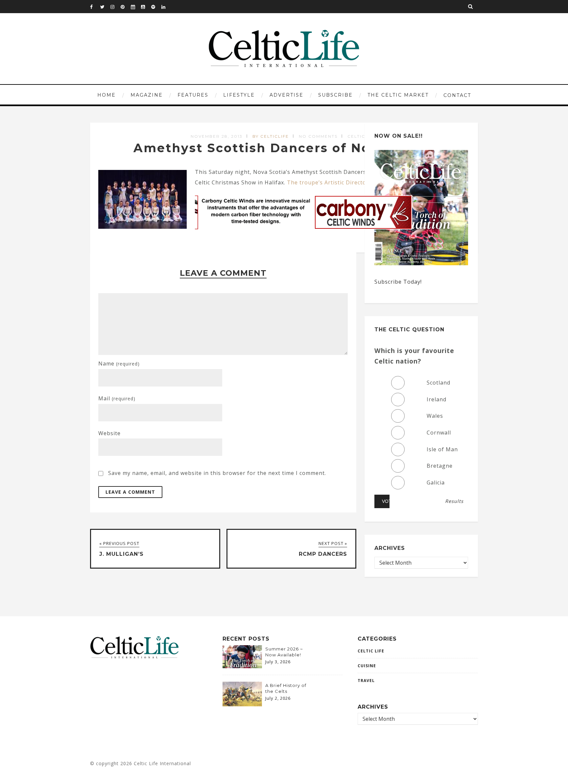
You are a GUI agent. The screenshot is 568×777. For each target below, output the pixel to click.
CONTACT (457, 95)
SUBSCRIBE (335, 95)
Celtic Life (371, 651)
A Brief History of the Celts (285, 688)
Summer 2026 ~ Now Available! (284, 651)
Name (119, 363)
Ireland (436, 399)
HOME (106, 95)
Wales (435, 415)
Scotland (438, 382)
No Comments (318, 136)
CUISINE (367, 666)
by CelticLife (270, 136)
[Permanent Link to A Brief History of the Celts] (242, 704)
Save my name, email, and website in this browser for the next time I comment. (217, 473)
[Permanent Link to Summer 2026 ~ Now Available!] (242, 666)
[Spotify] (156, 6)
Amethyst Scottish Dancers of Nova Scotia (284, 148)
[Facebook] (95, 6)
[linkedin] (166, 6)
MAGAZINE (146, 95)
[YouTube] (146, 6)
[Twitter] (105, 6)
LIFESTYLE (239, 95)
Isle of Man (442, 449)
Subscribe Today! (398, 281)
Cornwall (439, 432)
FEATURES (193, 95)
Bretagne (440, 465)
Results (454, 501)
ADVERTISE (286, 95)
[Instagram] (115, 6)
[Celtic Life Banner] (332, 200)
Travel (366, 680)
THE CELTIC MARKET (398, 95)
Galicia (436, 482)
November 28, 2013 (217, 136)
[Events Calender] (136, 6)
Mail (116, 398)
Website (109, 433)
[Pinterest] (125, 6)
